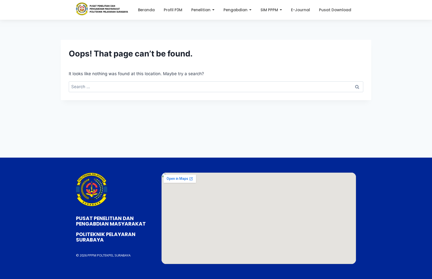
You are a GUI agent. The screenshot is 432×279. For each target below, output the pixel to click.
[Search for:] (216, 86)
